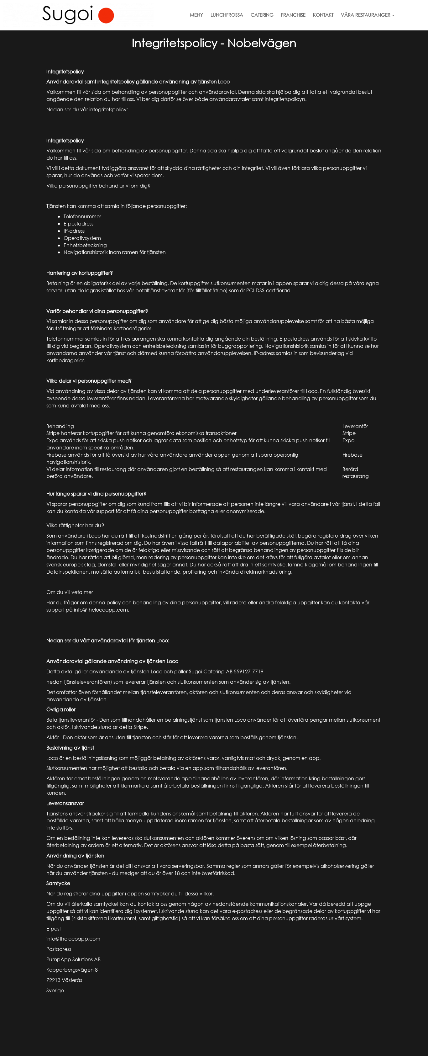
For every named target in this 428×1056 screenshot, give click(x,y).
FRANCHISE (293, 15)
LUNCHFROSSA (227, 15)
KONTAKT (323, 15)
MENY (196, 15)
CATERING (262, 15)
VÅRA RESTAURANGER (365, 15)
